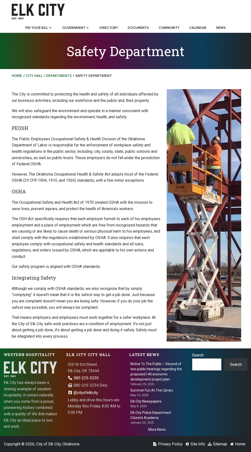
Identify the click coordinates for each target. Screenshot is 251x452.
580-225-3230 (86, 378)
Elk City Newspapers (146, 401)
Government (73, 28)
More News (157, 429)
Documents (138, 28)
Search (198, 355)
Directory (109, 28)
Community (169, 28)
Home (17, 75)
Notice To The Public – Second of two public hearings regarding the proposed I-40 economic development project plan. (156, 371)
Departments (59, 75)
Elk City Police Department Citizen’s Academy (150, 415)
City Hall (34, 75)
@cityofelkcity (85, 392)
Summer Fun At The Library (151, 390)
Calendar (197, 28)
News (221, 28)
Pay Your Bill (36, 28)
